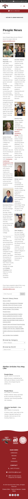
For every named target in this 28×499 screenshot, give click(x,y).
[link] (2, 1)
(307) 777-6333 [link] (7, 1)
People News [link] (6, 311)
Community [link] (14, 461)
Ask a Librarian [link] (15, 10)
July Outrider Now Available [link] (10, 335)
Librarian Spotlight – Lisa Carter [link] (12, 408)
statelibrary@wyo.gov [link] (20, 1)
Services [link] (14, 455)
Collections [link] (14, 452)
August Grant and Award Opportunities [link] (14, 324)
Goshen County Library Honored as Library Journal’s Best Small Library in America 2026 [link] (13, 320)
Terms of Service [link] (16, 489)
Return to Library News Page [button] (14, 17)
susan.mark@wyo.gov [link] (9, 41)
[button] (10, 495)
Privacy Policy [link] (6, 489)
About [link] (14, 458)
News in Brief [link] (6, 301)
